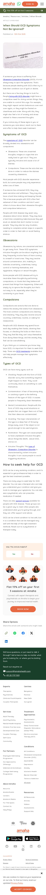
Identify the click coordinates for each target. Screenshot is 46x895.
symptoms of (12, 140)
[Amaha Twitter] (23, 846)
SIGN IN (30, 4)
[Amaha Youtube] (15, 846)
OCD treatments (23, 351)
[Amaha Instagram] (23, 849)
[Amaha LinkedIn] (31, 846)
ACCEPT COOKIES (23, 889)
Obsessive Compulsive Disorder (16, 79)
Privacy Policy (17, 883)
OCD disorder (24, 96)
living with (13, 96)
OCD (21, 140)
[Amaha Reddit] (6, 846)
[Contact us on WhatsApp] (19, 5)
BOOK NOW (23, 609)
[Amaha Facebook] (39, 846)
